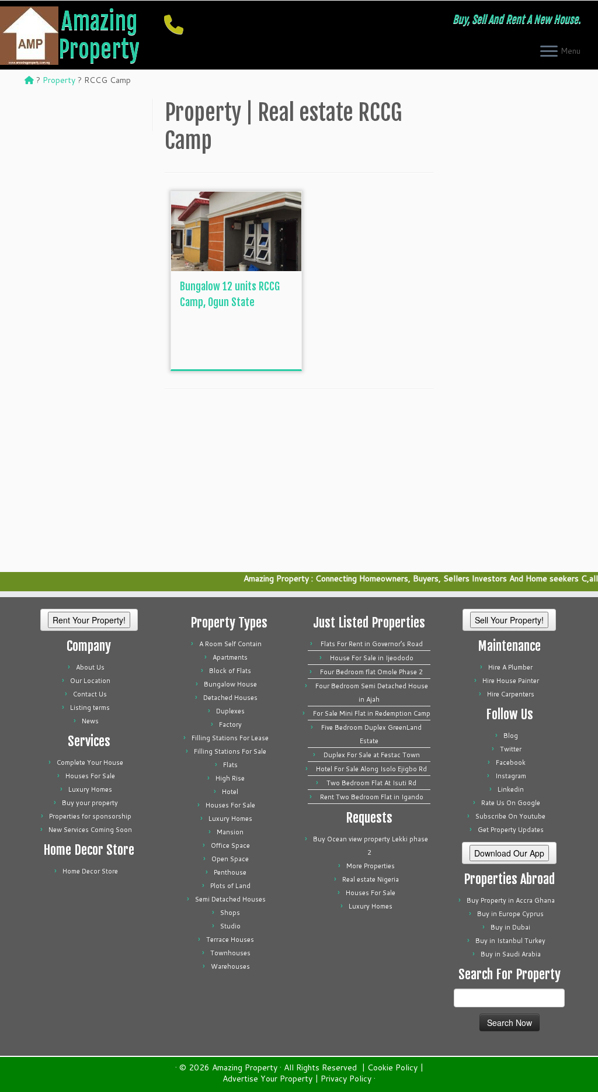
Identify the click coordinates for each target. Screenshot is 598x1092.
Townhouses (230, 953)
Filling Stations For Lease (230, 738)
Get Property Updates (511, 829)
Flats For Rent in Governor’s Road (372, 644)
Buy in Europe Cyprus (510, 913)
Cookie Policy (392, 1068)
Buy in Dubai (510, 927)
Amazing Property (99, 35)
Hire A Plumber (510, 667)
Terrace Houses (230, 939)
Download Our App (509, 853)
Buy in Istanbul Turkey (510, 940)
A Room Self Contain (230, 644)
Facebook (511, 762)
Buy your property (90, 802)
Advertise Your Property (267, 1079)
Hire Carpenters (510, 694)
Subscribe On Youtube (510, 816)
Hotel (230, 791)
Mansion (230, 832)
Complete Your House (90, 762)
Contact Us (90, 694)
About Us (90, 667)
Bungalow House (230, 684)
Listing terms (90, 707)
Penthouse (230, 872)
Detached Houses (230, 697)
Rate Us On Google (510, 802)
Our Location (90, 680)
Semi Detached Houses (230, 899)
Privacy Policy (346, 1079)
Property (59, 80)
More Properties (370, 866)
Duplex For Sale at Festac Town (372, 755)
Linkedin (511, 789)
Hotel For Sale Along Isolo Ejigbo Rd (371, 769)
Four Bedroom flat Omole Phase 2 (371, 672)
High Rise (230, 778)
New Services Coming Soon (90, 829)
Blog (510, 735)
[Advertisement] (267, 343)
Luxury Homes (90, 789)
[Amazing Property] (29, 80)
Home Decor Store (90, 871)
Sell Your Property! (509, 620)
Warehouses (230, 966)
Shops (230, 912)
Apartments (230, 657)
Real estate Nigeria (370, 879)
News (90, 721)
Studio (230, 926)
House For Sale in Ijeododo (371, 658)
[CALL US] (177, 24)
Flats (230, 764)
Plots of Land (230, 885)
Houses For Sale (90, 776)
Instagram (510, 776)
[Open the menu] (549, 52)
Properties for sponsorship (90, 816)
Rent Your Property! (89, 620)
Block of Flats (230, 670)
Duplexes (230, 711)
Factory (230, 724)
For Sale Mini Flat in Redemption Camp (371, 713)
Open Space (230, 859)
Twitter (510, 749)
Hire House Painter (510, 680)
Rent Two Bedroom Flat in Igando (371, 797)
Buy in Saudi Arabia (511, 954)
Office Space (230, 845)
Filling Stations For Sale (230, 751)
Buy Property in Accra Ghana (511, 900)
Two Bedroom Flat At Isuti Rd (371, 783)
